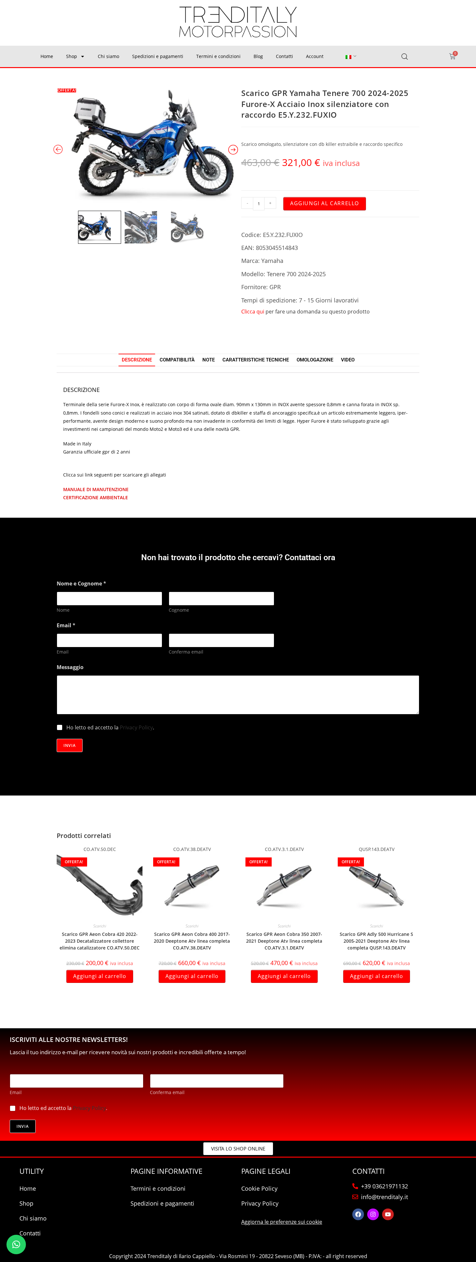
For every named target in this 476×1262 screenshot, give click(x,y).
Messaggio (70, 667)
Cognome (179, 610)
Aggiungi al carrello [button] (99, 976)
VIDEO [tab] (348, 360)
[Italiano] (348, 57)
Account (314, 56)
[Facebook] (358, 1214)
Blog (258, 56)
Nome (63, 610)
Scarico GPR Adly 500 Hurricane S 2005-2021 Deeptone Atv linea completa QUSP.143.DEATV (376, 941)
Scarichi (99, 926)
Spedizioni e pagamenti (157, 56)
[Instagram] (373, 1214)
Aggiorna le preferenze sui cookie (281, 1221)
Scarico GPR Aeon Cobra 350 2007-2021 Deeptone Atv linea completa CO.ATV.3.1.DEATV (284, 941)
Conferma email (186, 652)
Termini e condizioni (218, 56)
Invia (69, 745)
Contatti (284, 56)
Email (63, 652)
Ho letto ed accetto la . (110, 727)
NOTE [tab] (208, 360)
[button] (16, 1244)
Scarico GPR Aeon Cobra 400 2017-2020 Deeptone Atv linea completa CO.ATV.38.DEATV (192, 941)
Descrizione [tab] (137, 360)
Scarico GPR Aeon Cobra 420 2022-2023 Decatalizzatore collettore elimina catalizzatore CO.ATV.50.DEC (100, 941)
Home (46, 56)
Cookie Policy (259, 1188)
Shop (71, 56)
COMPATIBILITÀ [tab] (177, 360)
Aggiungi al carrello (324, 203)
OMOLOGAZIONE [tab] (315, 360)
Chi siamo (108, 56)
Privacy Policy (136, 727)
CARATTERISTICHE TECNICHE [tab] (255, 360)
